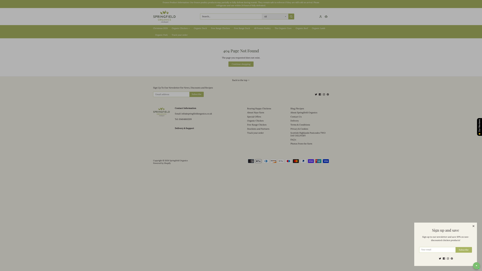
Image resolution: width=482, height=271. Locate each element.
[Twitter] (440, 258)
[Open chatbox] (476, 265)
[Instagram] (448, 258)
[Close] (473, 226)
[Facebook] (444, 258)
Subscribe (464, 249)
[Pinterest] (452, 258)
